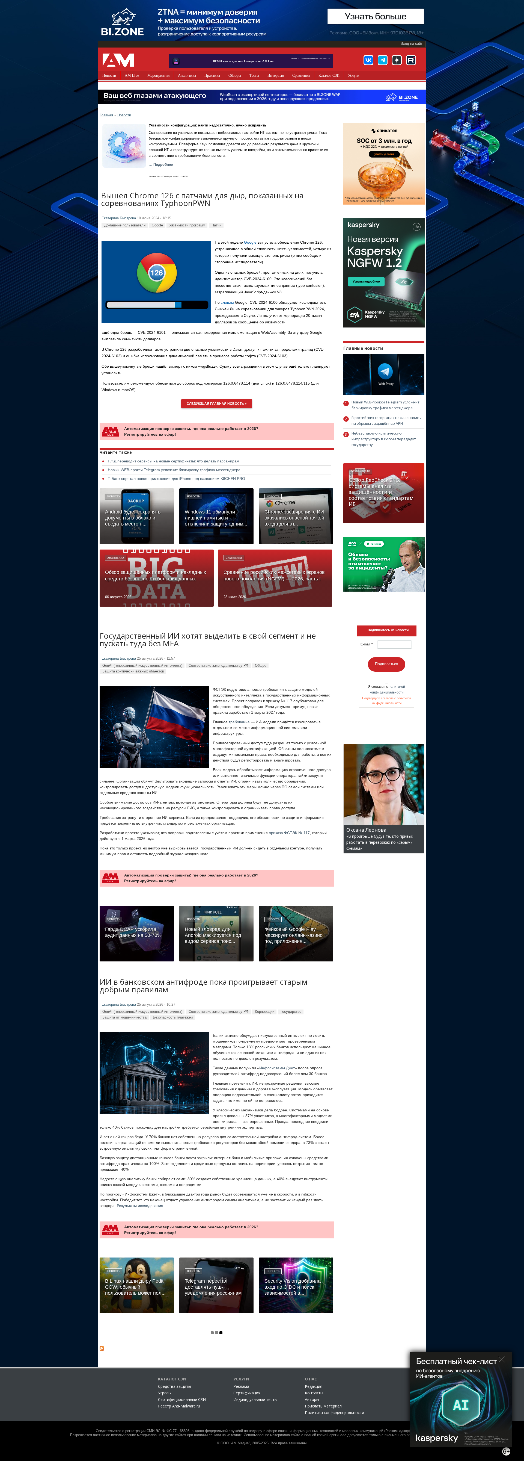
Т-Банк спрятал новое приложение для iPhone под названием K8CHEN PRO (176, 478)
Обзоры (234, 75)
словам (227, 302)
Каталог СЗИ (329, 75)
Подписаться (386, 664)
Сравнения (301, 75)
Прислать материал (323, 1406)
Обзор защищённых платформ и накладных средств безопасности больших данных (155, 575)
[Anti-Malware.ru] (118, 60)
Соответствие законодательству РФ (219, 665)
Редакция (313, 1386)
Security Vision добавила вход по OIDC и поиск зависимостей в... (292, 1287)
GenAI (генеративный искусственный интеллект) (142, 665)
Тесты (254, 75)
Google (157, 225)
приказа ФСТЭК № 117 (289, 833)
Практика (212, 75)
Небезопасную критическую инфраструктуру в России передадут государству (384, 439)
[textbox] (388, 630)
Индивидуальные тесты (255, 1399)
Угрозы (164, 1392)
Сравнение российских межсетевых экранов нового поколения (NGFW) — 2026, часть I (274, 575)
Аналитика (187, 75)
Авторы (312, 1399)
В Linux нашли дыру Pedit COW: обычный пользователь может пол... (135, 1287)
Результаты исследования (140, 1205)
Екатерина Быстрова (119, 218)
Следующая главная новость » (217, 404)
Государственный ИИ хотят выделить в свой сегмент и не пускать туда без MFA (208, 640)
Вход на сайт (411, 44)
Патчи (216, 225)
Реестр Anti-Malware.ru (179, 1406)
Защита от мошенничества (124, 1017)
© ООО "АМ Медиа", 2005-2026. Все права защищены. (262, 1443)
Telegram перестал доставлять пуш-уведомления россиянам (213, 1287)
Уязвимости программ (187, 225)
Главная (106, 115)
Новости (109, 75)
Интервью (275, 75)
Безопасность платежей (173, 1017)
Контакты (314, 1392)
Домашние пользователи (124, 225)
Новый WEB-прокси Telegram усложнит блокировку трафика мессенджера (174, 470)
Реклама (241, 1386)
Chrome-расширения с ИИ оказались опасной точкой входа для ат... (294, 518)
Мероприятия (158, 75)
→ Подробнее (161, 165)
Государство (291, 1012)
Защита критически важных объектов (133, 671)
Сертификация (246, 1392)
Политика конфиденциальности (334, 1412)
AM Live (132, 75)
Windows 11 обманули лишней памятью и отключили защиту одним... (216, 518)
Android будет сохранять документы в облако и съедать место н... (132, 518)
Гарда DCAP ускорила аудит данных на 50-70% (133, 932)
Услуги (353, 75)
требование (239, 722)
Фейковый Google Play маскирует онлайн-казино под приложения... (293, 935)
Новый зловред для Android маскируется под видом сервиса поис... (213, 935)
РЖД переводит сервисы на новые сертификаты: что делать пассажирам (173, 461)
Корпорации (264, 1012)
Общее (260, 665)
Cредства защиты (174, 1386)
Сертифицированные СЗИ (182, 1399)
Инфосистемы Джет (277, 1068)
